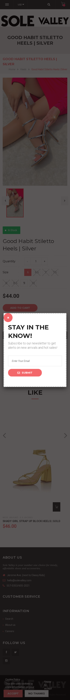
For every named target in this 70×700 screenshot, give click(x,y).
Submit (27, 372)
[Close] (8, 317)
